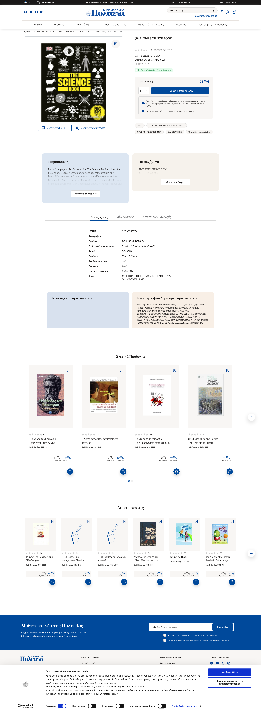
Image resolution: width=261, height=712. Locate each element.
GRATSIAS (189, 313)
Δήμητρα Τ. (172, 313)
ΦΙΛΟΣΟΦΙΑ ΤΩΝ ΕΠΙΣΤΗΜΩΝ (88, 31)
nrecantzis (200, 313)
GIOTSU (180, 304)
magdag (141, 304)
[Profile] (228, 12)
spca (181, 313)
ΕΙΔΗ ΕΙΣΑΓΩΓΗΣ (175, 132)
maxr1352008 (150, 316)
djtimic (204, 319)
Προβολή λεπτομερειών (184, 706)
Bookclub (181, 24)
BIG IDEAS (146, 63)
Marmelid (183, 307)
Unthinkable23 (161, 322)
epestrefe (184, 310)
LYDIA (149, 304)
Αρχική (27, 31)
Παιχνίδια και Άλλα (115, 24)
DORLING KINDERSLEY (154, 59)
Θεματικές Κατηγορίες (151, 24)
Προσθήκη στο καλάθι (180, 90)
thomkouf (194, 307)
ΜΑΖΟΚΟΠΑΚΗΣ (178, 322)
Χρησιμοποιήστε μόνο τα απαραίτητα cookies (229, 682)
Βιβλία (38, 24)
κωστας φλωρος (145, 322)
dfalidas (174, 307)
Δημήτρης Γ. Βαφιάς (146, 313)
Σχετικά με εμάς (88, 663)
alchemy (157, 304)
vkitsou (196, 316)
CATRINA (156, 319)
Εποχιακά (59, 24)
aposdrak (199, 304)
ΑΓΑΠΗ (166, 319)
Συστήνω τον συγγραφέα (93, 127)
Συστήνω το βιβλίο (56, 127)
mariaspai (152, 310)
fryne (166, 307)
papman (180, 319)
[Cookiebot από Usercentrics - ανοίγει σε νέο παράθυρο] (25, 706)
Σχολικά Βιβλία (84, 24)
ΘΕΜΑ (34, 31)
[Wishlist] (222, 12)
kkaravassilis (168, 304)
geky (173, 319)
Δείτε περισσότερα (85, 193)
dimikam (141, 310)
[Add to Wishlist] (115, 44)
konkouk (158, 307)
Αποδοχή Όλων (229, 672)
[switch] (92, 706)
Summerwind (195, 322)
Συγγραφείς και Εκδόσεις (212, 24)
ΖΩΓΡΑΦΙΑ (186, 316)
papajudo (149, 307)
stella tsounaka (192, 319)
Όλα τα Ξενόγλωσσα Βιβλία (199, 132)
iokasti (140, 307)
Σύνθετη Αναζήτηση (206, 15)
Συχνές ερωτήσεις (169, 663)
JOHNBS (161, 313)
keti (178, 316)
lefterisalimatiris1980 (168, 310)
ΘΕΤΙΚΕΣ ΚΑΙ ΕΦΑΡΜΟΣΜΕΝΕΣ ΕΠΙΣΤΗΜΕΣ (56, 31)
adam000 (189, 304)
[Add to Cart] (70, 471)
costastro (170, 316)
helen (139, 316)
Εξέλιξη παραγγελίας (228, 2)
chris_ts (162, 316)
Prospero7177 (143, 319)
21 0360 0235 (48, 2)
